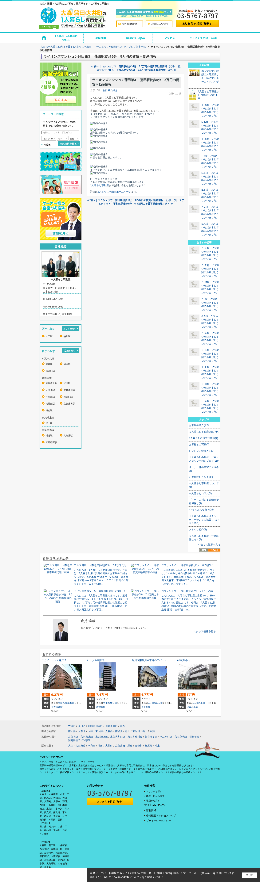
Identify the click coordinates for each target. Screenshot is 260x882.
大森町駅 (68, 396)
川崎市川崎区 (95, 725)
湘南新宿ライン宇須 (79, 740)
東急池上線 (101, 736)
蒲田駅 (67, 364)
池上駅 (49, 423)
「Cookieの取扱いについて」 (126, 877)
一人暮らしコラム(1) (200, 493)
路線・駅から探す (155, 796)
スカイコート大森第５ (54, 660)
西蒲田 (153, 731)
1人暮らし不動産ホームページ (114, 191)
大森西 (109, 731)
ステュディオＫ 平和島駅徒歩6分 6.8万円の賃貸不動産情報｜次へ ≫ (136, 69)
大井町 (109, 745)
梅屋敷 (148, 745)
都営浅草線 (151, 736)
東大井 (99, 731)
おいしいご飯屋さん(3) (201, 450)
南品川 (158, 703)
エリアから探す (154, 791)
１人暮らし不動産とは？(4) (204, 431)
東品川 (136, 731)
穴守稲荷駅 (51, 442)
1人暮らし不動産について (66, 38)
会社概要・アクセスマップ (161, 815)
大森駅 (49, 364)
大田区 (49, 336)
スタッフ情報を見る (205, 631)
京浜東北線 (87, 736)
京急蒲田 (120, 745)
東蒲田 (113, 703)
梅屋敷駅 (50, 403)
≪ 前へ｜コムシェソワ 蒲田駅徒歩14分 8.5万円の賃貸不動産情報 (129, 66)
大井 (90, 731)
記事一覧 (175, 66)
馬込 (130, 745)
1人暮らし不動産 (99, 185)
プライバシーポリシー (158, 820)
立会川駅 (50, 390)
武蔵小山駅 (192, 707)
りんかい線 (166, 736)
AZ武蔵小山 (183, 660)
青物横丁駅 (51, 383)
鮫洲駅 (67, 383)
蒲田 (100, 745)
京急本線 (73, 736)
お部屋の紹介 (110, 90)
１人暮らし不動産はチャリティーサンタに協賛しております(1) (204, 520)
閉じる (249, 875)
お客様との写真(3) (199, 444)
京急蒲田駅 (69, 403)
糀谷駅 (49, 435)
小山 (202, 703)
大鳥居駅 (68, 435)
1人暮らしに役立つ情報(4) (203, 438)
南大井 (72, 731)
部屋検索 (100, 38)
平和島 (91, 745)
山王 (144, 731)
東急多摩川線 (135, 736)
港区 (122, 725)
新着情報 (151, 810)
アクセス (169, 38)
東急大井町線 (117, 736)
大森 (70, 745)
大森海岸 (80, 745)
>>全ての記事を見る (209, 544)
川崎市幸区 (111, 725)
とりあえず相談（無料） (204, 38)
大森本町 (69, 703)
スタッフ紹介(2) (198, 529)
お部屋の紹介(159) (199, 425)
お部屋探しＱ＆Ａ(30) (201, 477)
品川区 (67, 336)
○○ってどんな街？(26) (201, 509)
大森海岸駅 (69, 390)
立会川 (138, 745)
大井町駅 (50, 370)
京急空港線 (181, 736)
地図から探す (153, 800)
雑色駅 (49, 410)
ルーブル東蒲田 (95, 660)
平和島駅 (50, 396)
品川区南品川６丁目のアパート (149, 660)
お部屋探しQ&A (135, 38)
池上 (127, 731)
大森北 (81, 731)
